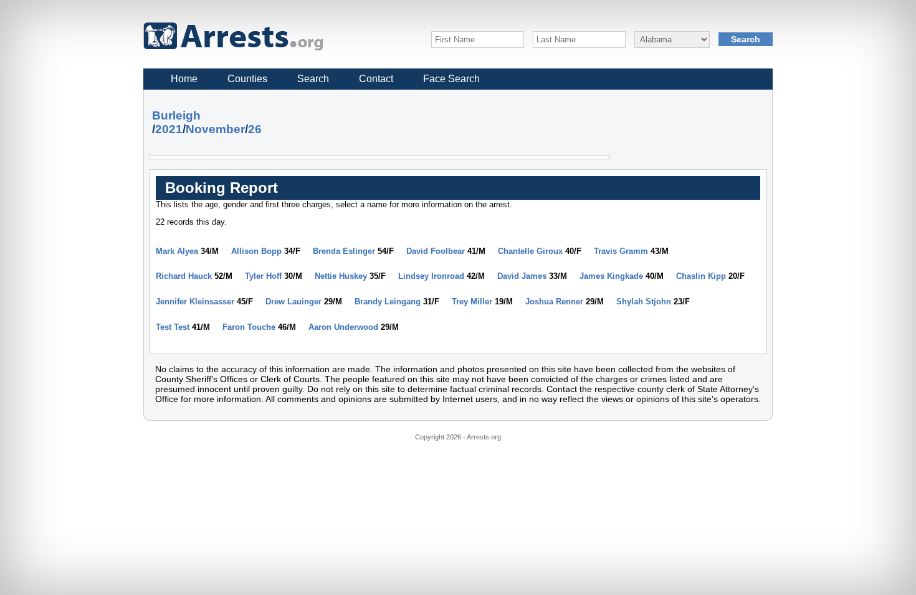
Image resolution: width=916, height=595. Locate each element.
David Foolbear (435, 251)
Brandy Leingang (388, 301)
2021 (169, 129)
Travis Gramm (621, 251)
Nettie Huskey (341, 276)
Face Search (451, 78)
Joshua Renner (554, 301)
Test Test (172, 327)
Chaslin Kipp (701, 276)
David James (521, 276)
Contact (376, 78)
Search (313, 78)
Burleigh (176, 115)
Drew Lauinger (293, 301)
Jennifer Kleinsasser (195, 301)
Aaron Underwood (343, 327)
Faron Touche (248, 327)
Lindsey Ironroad (431, 276)
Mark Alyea (177, 251)
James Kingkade (611, 276)
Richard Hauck (184, 276)
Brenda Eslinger (344, 251)
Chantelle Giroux (530, 251)
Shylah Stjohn (643, 301)
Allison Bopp (256, 251)
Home (184, 78)
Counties (247, 78)
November (215, 129)
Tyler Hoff (263, 276)
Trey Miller (472, 301)
